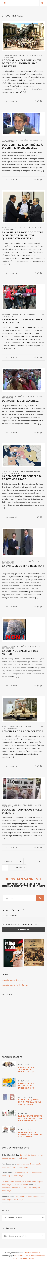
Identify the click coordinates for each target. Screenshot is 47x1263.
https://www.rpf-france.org (13, 980)
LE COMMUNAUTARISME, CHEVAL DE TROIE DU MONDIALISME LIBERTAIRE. (22, 63)
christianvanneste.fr (32, 1253)
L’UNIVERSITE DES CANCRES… (20, 400)
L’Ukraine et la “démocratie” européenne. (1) (26, 1085)
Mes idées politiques (28, 56)
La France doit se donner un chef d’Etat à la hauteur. (30, 1134)
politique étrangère (28, 228)
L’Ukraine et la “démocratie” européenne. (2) (26, 1069)
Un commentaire (11, 728)
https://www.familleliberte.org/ (15, 985)
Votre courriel (10, 916)
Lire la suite (10, 101)
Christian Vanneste (23, 879)
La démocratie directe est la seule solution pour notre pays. (30, 1118)
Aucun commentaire (10, 473)
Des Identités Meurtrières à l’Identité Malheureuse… (22, 146)
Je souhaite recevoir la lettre (21, 925)
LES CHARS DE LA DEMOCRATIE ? (22, 731)
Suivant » (20, 867)
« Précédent (9, 861)
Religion (38, 471)
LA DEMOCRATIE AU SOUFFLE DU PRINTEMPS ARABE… (22, 478)
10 (11, 867)
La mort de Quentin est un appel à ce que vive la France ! (29, 1102)
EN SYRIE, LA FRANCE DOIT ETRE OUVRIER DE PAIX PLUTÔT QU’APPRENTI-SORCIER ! (22, 235)
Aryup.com (18, 1255)
